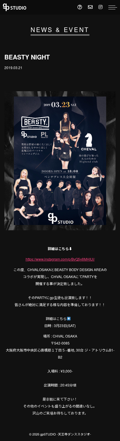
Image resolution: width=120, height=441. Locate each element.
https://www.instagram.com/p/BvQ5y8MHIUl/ (60, 258)
